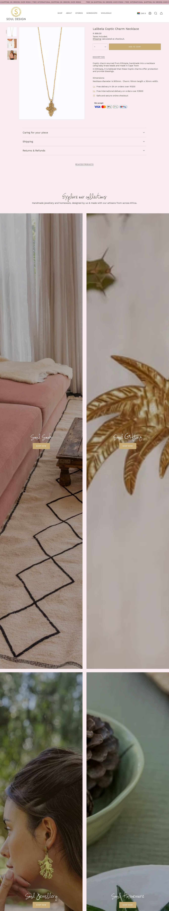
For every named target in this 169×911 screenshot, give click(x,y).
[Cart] (161, 13)
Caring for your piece (35, 132)
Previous (19, 73)
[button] (60, 13)
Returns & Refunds (34, 150)
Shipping (97, 39)
